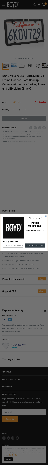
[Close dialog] (46, 216)
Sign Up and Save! (10, 242)
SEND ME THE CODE (35, 245)
